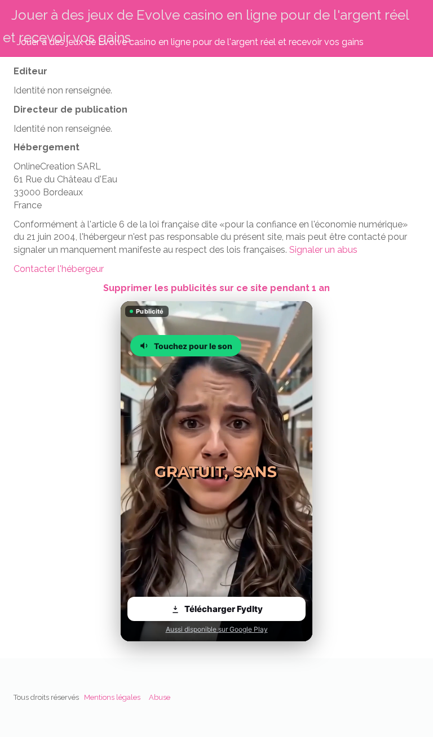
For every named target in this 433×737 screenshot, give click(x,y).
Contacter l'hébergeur (59, 268)
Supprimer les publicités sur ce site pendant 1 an (216, 288)
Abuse (159, 697)
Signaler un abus (323, 249)
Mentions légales (112, 697)
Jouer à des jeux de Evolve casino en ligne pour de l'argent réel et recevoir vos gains (190, 42)
